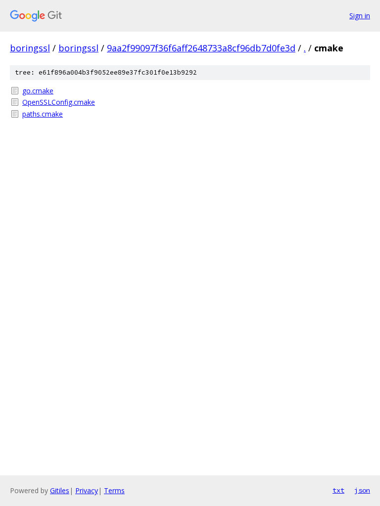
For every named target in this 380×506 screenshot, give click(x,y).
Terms (114, 490)
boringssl (30, 48)
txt (338, 490)
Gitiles (59, 490)
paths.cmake (42, 114)
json (362, 490)
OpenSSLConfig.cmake (58, 102)
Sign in (359, 15)
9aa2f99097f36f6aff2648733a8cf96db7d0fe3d (201, 48)
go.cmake (37, 90)
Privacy (86, 490)
